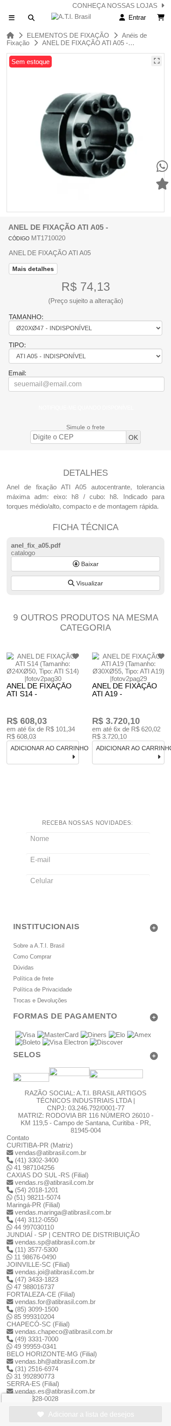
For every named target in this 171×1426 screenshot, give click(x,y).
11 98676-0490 (34, 1257)
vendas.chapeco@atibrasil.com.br (64, 1331)
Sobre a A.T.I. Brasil (38, 946)
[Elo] (117, 1035)
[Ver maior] (156, 61)
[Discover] (106, 1043)
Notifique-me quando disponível (86, 408)
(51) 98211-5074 (36, 1197)
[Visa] (25, 1035)
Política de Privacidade (42, 990)
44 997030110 (33, 1227)
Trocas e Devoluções (40, 1001)
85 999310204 (33, 1316)
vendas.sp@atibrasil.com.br (55, 1242)
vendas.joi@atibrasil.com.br (54, 1272)
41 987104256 (33, 1167)
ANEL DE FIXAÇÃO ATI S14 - (39, 690)
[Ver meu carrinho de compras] (160, 17)
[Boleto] (27, 1043)
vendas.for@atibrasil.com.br (55, 1301)
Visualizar (89, 583)
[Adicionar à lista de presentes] (85, 1414)
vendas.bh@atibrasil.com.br (55, 1361)
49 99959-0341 (34, 1346)
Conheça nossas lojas (116, 5)
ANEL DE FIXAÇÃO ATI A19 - (124, 690)
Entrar (135, 17)
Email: (17, 373)
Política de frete (33, 979)
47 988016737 (33, 1287)
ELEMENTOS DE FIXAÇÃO (68, 35)
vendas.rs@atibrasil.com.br (54, 1182)
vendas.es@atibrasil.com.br (55, 1391)
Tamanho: (26, 317)
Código (18, 238)
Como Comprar (32, 957)
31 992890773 (33, 1376)
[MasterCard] (57, 1035)
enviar (87, 898)
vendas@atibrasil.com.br (50, 1152)
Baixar (89, 563)
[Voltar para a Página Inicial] (10, 35)
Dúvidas (23, 968)
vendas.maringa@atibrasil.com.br (63, 1212)
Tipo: (17, 345)
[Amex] (139, 1035)
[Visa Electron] (65, 1043)
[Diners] (94, 1035)
